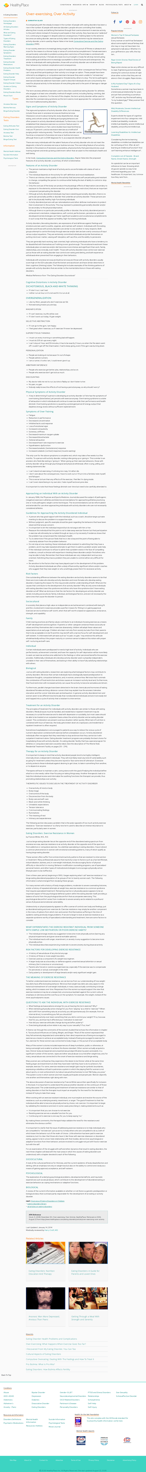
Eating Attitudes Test (11, 126)
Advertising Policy (129, 1460)
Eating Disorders (39, 1407)
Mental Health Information (32, 1420)
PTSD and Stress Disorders (99, 1392)
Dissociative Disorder (40, 1403)
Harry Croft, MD (51, 1230)
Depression (36, 1396)
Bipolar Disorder (38, 1392)
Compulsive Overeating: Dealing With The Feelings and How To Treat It (60, 1359)
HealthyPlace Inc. (53, 1470)
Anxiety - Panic (10, 1407)
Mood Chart (8, 95)
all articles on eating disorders (39, 1206)
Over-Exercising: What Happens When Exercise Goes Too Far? (56, 1344)
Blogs (101, 5)
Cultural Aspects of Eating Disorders (43, 1354)
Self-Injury (92, 1407)
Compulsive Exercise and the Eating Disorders (55, 158)
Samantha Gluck (35, 21)
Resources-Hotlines (34, 1426)
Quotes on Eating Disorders (10, 87)
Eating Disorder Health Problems (12, 69)
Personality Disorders (69, 1407)
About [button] (127, 5)
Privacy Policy (94, 1460)
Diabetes (35, 1400)
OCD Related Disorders (70, 1400)
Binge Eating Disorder (12, 111)
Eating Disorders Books (12, 92)
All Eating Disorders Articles (11, 28)
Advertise (59, 1460)
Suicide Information (11, 155)
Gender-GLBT (66, 1392)
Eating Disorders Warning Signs (10, 45)
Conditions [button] (65, 5)
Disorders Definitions (12, 1419)
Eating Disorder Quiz (11, 129)
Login (136, 4)
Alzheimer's (8, 1403)
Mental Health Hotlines (12, 151)
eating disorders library (37, 1204)
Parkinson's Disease (68, 1403)
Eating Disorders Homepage (10, 22)
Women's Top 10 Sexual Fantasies (125, 35)
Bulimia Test (8, 136)
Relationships (93, 1396)
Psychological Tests (114, 5)
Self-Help (92, 1403)
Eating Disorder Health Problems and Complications (51, 1338)
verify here (118, 1421)
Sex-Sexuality (122, 1392)
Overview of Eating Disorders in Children (48, 1201)
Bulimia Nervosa (10, 107)
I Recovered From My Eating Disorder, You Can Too (51, 1349)
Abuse (6, 1392)
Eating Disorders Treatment (10, 57)
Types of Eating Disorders (9, 39)
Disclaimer (111, 1460)
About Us (27, 1460)
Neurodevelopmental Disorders (73, 1396)
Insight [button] (93, 5)
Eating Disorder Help (11, 74)
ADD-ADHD (9, 1396)
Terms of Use (76, 1460)
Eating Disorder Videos (12, 83)
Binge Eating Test (10, 139)
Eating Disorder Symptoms (9, 51)
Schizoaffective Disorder (126, 1396)
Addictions (8, 1400)
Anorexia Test (9, 132)
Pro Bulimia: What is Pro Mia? (40, 1364)
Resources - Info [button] (80, 5)
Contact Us (43, 1460)
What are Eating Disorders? (9, 33)
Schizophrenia (94, 1400)
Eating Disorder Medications (9, 63)
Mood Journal (54, 1427)
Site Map (13, 1460)
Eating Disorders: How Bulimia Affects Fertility (48, 1369)
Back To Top (6, 1375)
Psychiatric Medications (13, 1423)
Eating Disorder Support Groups (9, 78)
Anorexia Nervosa (10, 104)
